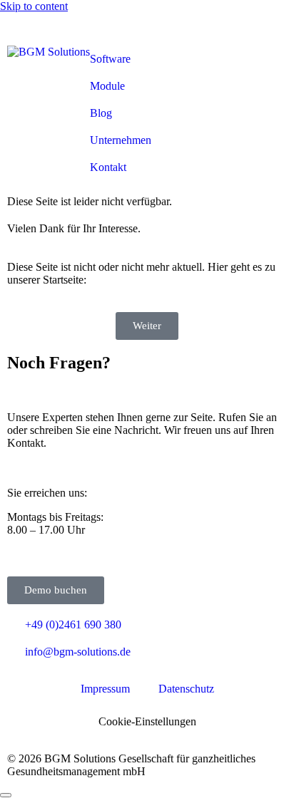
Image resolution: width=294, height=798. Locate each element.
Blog (101, 113)
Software (110, 59)
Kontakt (108, 167)
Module (107, 86)
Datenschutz (186, 689)
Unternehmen (120, 140)
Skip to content (34, 6)
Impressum (105, 689)
